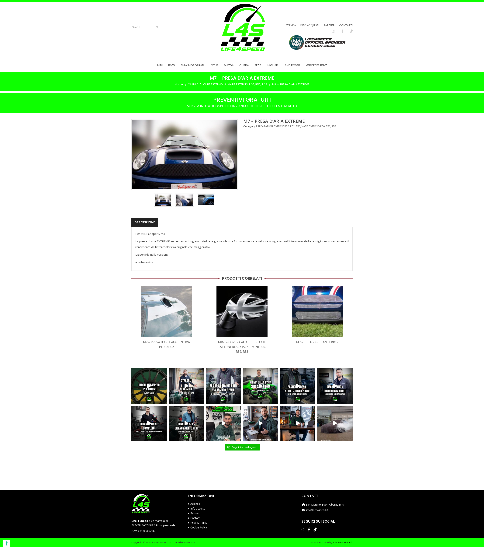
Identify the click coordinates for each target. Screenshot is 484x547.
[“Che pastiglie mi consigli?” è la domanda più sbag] (298, 386)
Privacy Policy (198, 522)
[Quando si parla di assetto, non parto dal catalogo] (223, 423)
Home (179, 84)
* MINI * (193, 84)
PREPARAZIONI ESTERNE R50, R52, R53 (278, 126)
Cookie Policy (198, 527)
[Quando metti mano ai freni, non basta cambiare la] (149, 423)
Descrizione (144, 222)
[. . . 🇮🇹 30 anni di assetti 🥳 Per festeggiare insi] (335, 423)
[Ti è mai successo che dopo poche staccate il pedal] (335, 386)
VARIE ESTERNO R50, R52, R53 (247, 84)
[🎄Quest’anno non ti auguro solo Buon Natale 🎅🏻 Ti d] (298, 423)
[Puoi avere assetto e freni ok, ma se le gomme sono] (223, 386)
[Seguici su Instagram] (333, 31)
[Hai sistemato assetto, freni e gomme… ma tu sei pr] (260, 386)
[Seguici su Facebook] (342, 31)
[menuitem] (159, 65)
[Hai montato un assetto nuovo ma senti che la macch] (186, 423)
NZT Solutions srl (342, 542)
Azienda (290, 25)
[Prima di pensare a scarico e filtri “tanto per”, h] (260, 423)
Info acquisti (309, 25)
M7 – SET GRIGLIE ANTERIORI (317, 342)
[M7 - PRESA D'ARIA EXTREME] (163, 200)
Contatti (346, 25)
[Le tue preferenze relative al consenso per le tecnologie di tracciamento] (6, 543)
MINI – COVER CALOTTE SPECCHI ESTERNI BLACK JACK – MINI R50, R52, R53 (242, 347)
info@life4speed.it (317, 510)
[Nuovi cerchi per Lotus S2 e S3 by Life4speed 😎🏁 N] (149, 386)
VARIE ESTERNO (213, 84)
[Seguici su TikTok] (351, 31)
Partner (329, 25)
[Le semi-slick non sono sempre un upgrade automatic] (186, 386)
